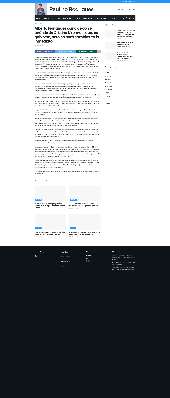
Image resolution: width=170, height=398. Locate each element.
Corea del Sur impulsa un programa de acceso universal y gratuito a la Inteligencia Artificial (50, 206)
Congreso (56, 18)
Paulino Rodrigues (71, 9)
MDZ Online (132, 9)
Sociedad (77, 18)
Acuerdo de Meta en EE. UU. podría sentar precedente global (125, 44)
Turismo (112, 18)
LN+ (126, 9)
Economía (67, 18)
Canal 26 (120, 9)
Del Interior (87, 18)
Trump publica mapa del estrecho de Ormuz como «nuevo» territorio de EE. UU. (84, 233)
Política (46, 18)
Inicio (38, 18)
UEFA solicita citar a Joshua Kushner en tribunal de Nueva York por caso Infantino (83, 205)
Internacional (100, 18)
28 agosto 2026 (39, 210)
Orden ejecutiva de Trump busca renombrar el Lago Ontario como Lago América (50, 233)
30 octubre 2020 (39, 46)
